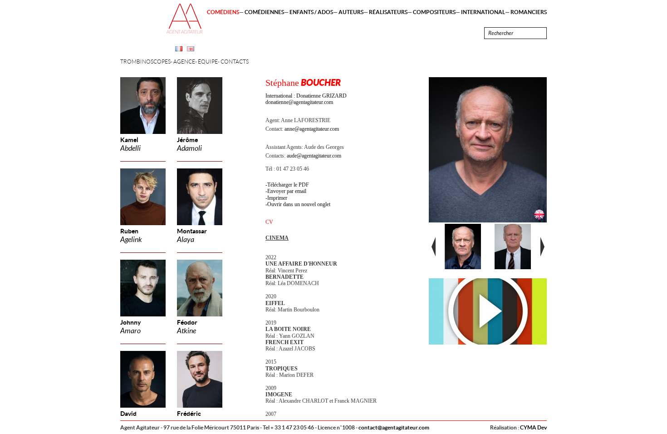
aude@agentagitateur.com (314, 156)
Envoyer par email (286, 191)
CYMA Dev (533, 427)
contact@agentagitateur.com (393, 427)
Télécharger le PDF (288, 185)
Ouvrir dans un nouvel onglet (298, 204)
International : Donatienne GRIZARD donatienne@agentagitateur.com (306, 99)
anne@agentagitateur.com (311, 129)
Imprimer (277, 198)
